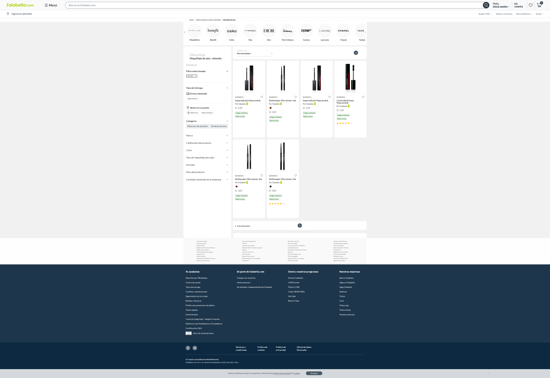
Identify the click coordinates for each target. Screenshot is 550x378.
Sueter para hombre (203, 250)
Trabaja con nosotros (246, 278)
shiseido (190, 76)
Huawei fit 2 (337, 250)
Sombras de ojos (219, 126)
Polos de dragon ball (294, 254)
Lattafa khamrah (293, 248)
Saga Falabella (345, 287)
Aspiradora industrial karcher (297, 250)
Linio (341, 301)
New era (290, 252)
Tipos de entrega (193, 287)
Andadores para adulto (340, 243)
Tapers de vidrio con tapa (296, 258)
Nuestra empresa (347, 314)
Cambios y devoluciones (196, 291)
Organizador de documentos (206, 248)
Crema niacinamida (339, 254)
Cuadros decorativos (203, 260)
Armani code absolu (248, 245)
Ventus (244, 250)
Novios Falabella (295, 278)
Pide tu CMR (293, 287)
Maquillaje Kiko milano (340, 248)
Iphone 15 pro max (248, 256)
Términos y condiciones (241, 348)
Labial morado (201, 256)
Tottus (342, 296)
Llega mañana (192, 98)
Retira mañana (207, 113)
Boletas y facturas (193, 301)
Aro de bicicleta (293, 260)
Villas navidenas (338, 245)
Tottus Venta (345, 310)
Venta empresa (243, 282)
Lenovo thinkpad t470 (340, 258)
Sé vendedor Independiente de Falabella (254, 287)
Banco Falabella (346, 278)
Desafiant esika (338, 256)
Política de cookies (262, 348)
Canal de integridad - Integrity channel (203, 319)
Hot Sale (292, 296)
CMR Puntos (293, 282)
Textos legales (192, 310)
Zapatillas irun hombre (340, 252)
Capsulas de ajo (201, 243)
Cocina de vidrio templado (296, 245)
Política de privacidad (281, 348)
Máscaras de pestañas (197, 126)
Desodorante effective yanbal (206, 258)
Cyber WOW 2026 (296, 291)
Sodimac (343, 291)
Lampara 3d (200, 254)
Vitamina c (245, 260)
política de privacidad (282, 373)
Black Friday (293, 301)
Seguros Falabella (347, 282)
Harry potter (246, 254)
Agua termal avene (339, 260)
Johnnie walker (292, 243)
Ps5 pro (244, 243)
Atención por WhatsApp (196, 278)
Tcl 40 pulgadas (293, 256)
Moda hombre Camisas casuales (252, 248)
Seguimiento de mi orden (197, 296)
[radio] (338, 123)
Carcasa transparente (249, 241)
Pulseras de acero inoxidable (251, 258)
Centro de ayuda (193, 282)
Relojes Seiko (201, 245)
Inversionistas (192, 314)
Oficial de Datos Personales (304, 348)
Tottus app (344, 305)
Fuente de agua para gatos (205, 252)
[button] (277, 5)
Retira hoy (194, 113)
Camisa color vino (248, 252)
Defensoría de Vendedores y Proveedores (204, 323)
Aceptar (314, 373)
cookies (297, 373)
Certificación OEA (194, 328)
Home (191, 20)
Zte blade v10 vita (293, 241)
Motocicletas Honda (340, 241)
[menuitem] (483, 13)
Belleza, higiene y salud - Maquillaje (208, 20)
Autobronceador (202, 241)
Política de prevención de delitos (200, 305)
